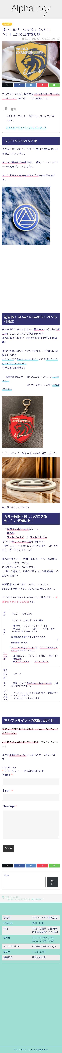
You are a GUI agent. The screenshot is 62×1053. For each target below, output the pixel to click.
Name (8, 775)
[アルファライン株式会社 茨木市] (31, 16)
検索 (6, 875)
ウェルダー (7, 24)
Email (8, 790)
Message (10, 806)
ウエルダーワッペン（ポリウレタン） (26, 127)
